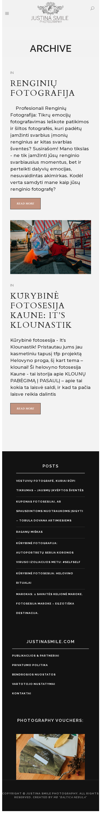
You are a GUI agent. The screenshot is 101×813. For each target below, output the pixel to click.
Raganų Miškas (29, 531)
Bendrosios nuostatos (34, 674)
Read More (25, 203)
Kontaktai (21, 693)
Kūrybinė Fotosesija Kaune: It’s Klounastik (41, 311)
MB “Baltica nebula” (70, 797)
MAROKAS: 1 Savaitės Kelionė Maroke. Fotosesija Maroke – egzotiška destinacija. (49, 603)
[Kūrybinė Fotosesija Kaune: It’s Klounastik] (50, 247)
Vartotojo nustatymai (33, 683)
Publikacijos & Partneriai (35, 655)
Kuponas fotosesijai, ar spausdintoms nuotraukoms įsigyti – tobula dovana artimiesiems (49, 511)
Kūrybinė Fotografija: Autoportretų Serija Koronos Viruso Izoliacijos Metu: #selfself (48, 552)
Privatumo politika (30, 665)
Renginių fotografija (42, 88)
